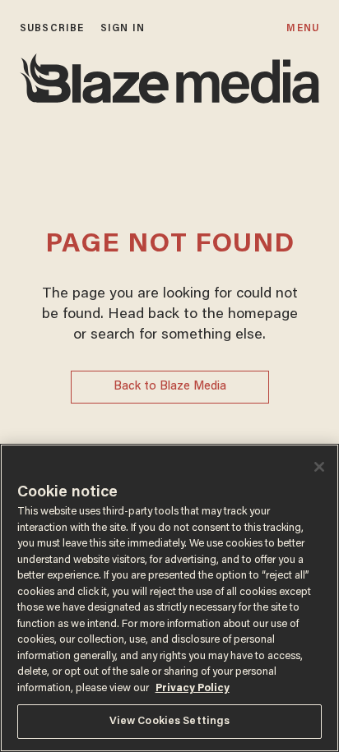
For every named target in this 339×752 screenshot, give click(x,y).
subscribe (52, 28)
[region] (169, 598)
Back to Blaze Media (170, 387)
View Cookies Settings (169, 721)
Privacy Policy (193, 688)
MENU (302, 28)
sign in (122, 28)
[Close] (319, 467)
